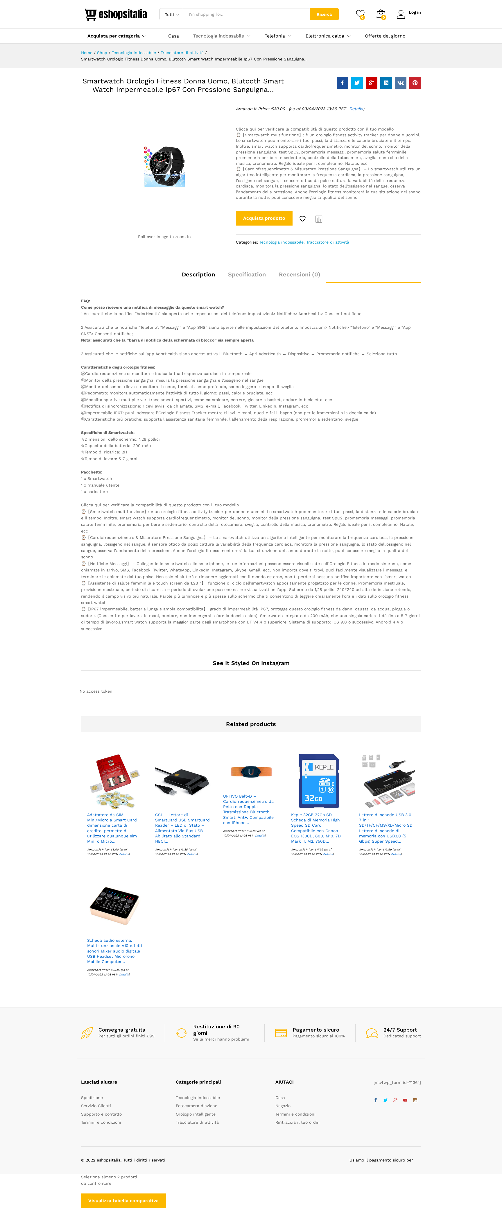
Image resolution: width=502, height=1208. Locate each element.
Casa (173, 36)
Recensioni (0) (299, 274)
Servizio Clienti (96, 1105)
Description (198, 274)
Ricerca (324, 14)
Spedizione (92, 1097)
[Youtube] (405, 1100)
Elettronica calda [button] (325, 36)
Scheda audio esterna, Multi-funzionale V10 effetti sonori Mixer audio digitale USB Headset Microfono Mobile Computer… (114, 951)
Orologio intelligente (196, 1114)
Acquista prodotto (264, 218)
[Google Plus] (395, 1100)
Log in (415, 12)
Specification (247, 274)
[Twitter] (385, 1100)
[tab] (198, 277)
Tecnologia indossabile (281, 242)
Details (356, 108)
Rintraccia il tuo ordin (297, 1122)
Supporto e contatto (101, 1114)
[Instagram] (415, 1100)
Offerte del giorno (385, 36)
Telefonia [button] (275, 36)
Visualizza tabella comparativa (123, 1200)
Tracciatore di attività (327, 242)
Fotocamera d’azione (196, 1105)
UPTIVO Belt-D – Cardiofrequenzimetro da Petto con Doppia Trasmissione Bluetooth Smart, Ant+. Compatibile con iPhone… (248, 809)
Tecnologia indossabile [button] (218, 36)
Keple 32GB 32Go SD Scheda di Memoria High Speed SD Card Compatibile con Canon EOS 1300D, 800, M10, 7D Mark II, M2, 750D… (316, 828)
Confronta (319, 219)
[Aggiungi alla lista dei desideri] (303, 219)
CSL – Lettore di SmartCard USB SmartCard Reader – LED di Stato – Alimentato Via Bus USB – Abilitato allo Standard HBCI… (182, 828)
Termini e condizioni (101, 1122)
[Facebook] (376, 1100)
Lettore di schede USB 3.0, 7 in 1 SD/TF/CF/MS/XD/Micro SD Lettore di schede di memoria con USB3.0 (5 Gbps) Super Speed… (386, 828)
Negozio (283, 1105)
